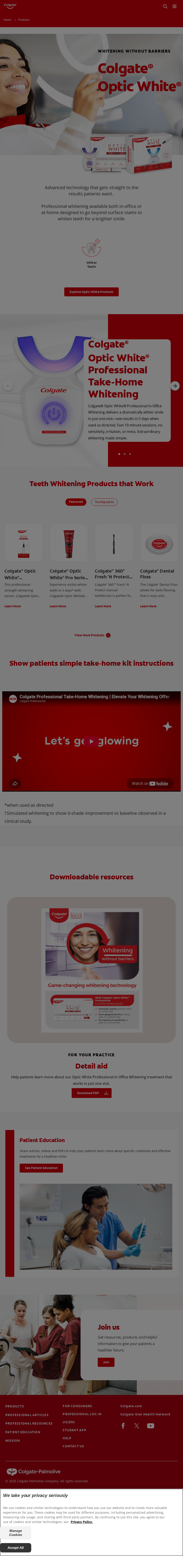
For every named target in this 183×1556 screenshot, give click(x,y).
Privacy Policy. (82, 1522)
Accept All (16, 1548)
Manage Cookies (15, 1533)
